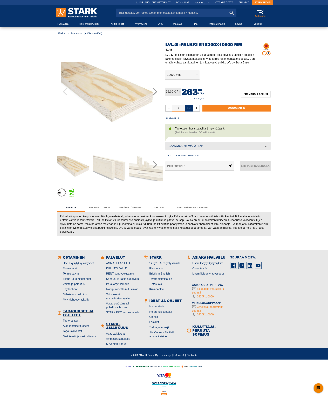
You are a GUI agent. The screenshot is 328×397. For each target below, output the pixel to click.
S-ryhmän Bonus (116, 343)
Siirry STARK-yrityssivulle (165, 263)
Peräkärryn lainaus (117, 284)
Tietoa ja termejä (159, 327)
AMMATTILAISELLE (118, 263)
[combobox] (182, 75)
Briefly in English (159, 273)
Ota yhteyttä (199, 268)
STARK (61, 33)
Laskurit (154, 322)
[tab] (71, 207)
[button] (218, 146)
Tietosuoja (155, 284)
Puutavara (76, 33)
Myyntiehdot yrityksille (76, 299)
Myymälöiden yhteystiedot (208, 273)
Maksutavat (70, 268)
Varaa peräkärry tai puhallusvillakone (117, 305)
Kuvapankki (156, 289)
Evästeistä (178, 355)
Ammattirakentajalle (118, 338)
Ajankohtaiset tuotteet (76, 325)
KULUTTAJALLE (116, 268)
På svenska (156, 268)
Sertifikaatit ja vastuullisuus (79, 336)
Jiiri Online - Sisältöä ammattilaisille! (161, 334)
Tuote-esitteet (71, 320)
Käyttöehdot (70, 289)
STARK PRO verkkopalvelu (123, 312)
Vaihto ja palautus (74, 284)
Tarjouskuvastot (72, 331)
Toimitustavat (71, 273)
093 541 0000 (205, 296)
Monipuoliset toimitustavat (122, 289)
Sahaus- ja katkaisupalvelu (122, 278)
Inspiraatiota (156, 306)
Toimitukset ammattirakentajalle (118, 296)
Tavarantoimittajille (160, 278)
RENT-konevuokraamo (120, 273)
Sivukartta (192, 355)
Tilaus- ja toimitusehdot (77, 278)
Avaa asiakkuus (115, 333)
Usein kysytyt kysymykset (78, 263)
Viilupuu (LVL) (94, 33)
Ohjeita (153, 316)
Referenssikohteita (160, 311)
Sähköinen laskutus (75, 294)
